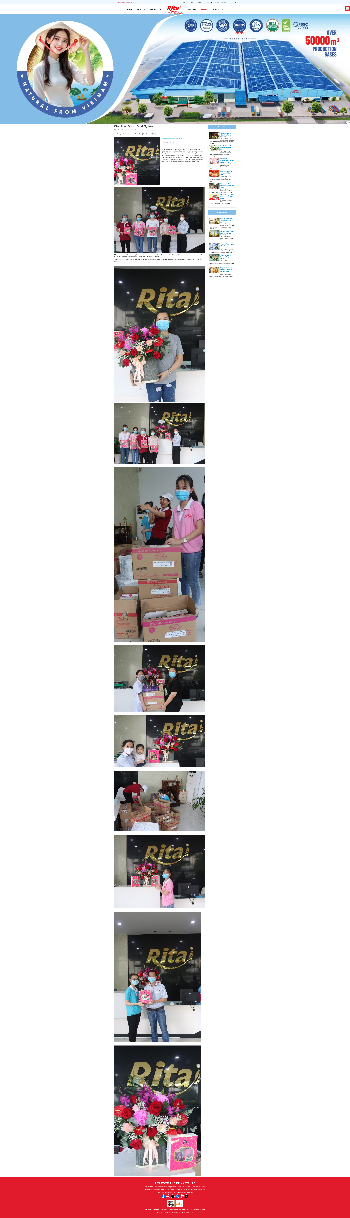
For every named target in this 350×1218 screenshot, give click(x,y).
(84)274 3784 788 (170, 1189)
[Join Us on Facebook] (163, 1196)
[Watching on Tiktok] (173, 1196)
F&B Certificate (208, 2)
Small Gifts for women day (168, 138)
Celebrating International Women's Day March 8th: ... (227, 160)
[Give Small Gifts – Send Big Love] (137, 161)
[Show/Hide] (170, 143)
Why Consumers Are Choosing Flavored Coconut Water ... (226, 269)
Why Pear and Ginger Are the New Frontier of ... (226, 220)
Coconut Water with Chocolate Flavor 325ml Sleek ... (226, 135)
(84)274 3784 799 (184, 1189)
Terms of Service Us (187, 1212)
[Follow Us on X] (186, 1196)
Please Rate (138, 134)
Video (191, 2)
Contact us (167, 1212)
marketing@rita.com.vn (168, 1192)
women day (178, 138)
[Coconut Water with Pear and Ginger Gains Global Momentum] (214, 257)
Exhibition (184, 2)
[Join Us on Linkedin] (177, 1196)
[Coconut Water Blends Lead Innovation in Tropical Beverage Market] (214, 233)
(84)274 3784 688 (154, 1189)
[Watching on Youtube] (168, 1196)
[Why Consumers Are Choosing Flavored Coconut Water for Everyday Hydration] (214, 270)
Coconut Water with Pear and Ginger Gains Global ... (227, 256)
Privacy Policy (176, 1212)
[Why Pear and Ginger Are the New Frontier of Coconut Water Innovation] (214, 221)
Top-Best (199, 2)
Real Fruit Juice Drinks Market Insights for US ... (227, 147)
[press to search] (235, 2)
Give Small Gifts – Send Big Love (134, 126)
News (114, 2)
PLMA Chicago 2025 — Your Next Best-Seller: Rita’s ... (227, 196)
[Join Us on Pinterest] (182, 1196)
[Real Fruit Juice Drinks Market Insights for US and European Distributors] (214, 148)
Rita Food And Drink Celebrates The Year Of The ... (226, 173)
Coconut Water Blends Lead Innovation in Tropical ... (227, 233)
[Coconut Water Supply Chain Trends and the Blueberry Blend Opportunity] (214, 246)
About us (159, 1212)
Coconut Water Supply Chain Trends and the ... (227, 245)
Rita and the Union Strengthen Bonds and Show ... (227, 185)
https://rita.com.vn (187, 1192)
